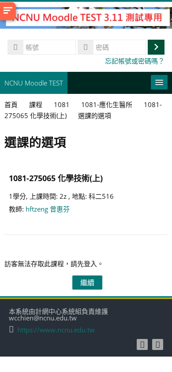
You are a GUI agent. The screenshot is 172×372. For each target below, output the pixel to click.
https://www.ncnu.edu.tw (56, 330)
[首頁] (86, 19)
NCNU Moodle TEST (33, 82)
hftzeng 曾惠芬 (48, 209)
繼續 (87, 282)
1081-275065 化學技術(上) (56, 177)
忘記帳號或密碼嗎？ (135, 60)
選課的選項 (94, 115)
